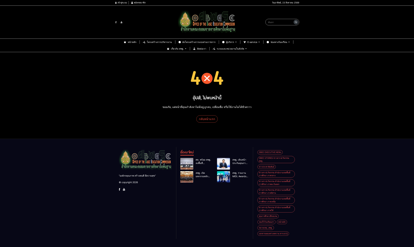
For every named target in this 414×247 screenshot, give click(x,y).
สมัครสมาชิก (139, 2)
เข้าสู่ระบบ (122, 2)
